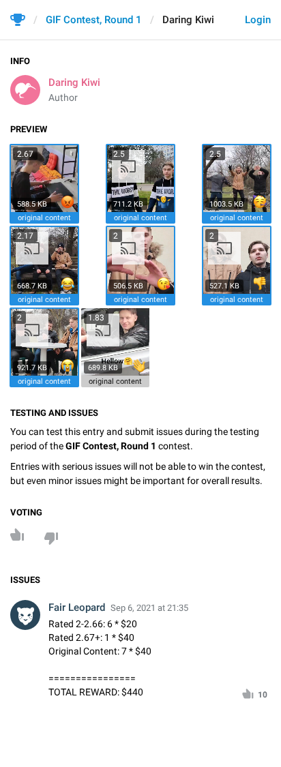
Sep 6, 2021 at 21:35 (149, 608)
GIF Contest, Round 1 (94, 20)
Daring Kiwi (74, 82)
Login (258, 20)
